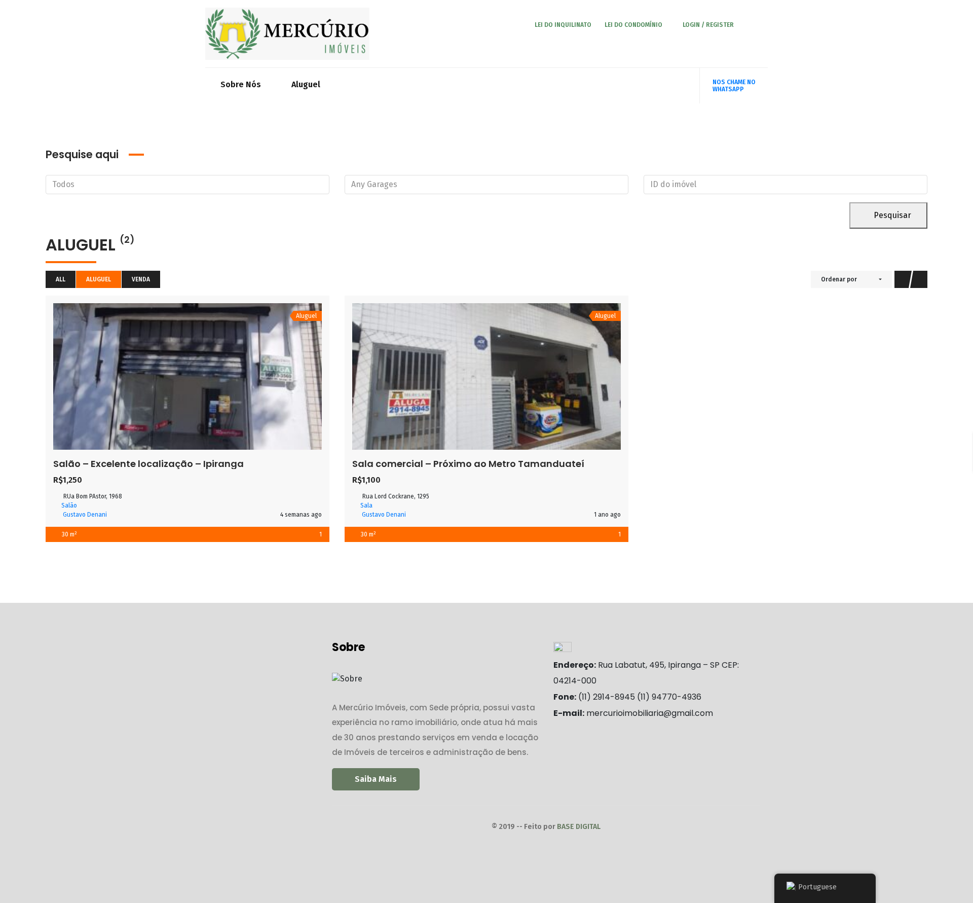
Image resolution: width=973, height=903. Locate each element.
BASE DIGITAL (579, 826)
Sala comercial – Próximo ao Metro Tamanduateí (468, 463)
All (60, 279)
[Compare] (209, 376)
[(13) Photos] (464, 376)
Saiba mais (376, 779)
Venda (141, 279)
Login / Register (708, 24)
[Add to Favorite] (187, 376)
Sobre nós (240, 84)
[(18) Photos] (165, 376)
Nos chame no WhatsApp (734, 86)
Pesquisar (891, 215)
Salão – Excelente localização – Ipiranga (148, 463)
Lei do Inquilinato (562, 24)
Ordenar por (839, 279)
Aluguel (305, 84)
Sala (366, 505)
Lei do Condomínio (633, 24)
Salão (69, 505)
